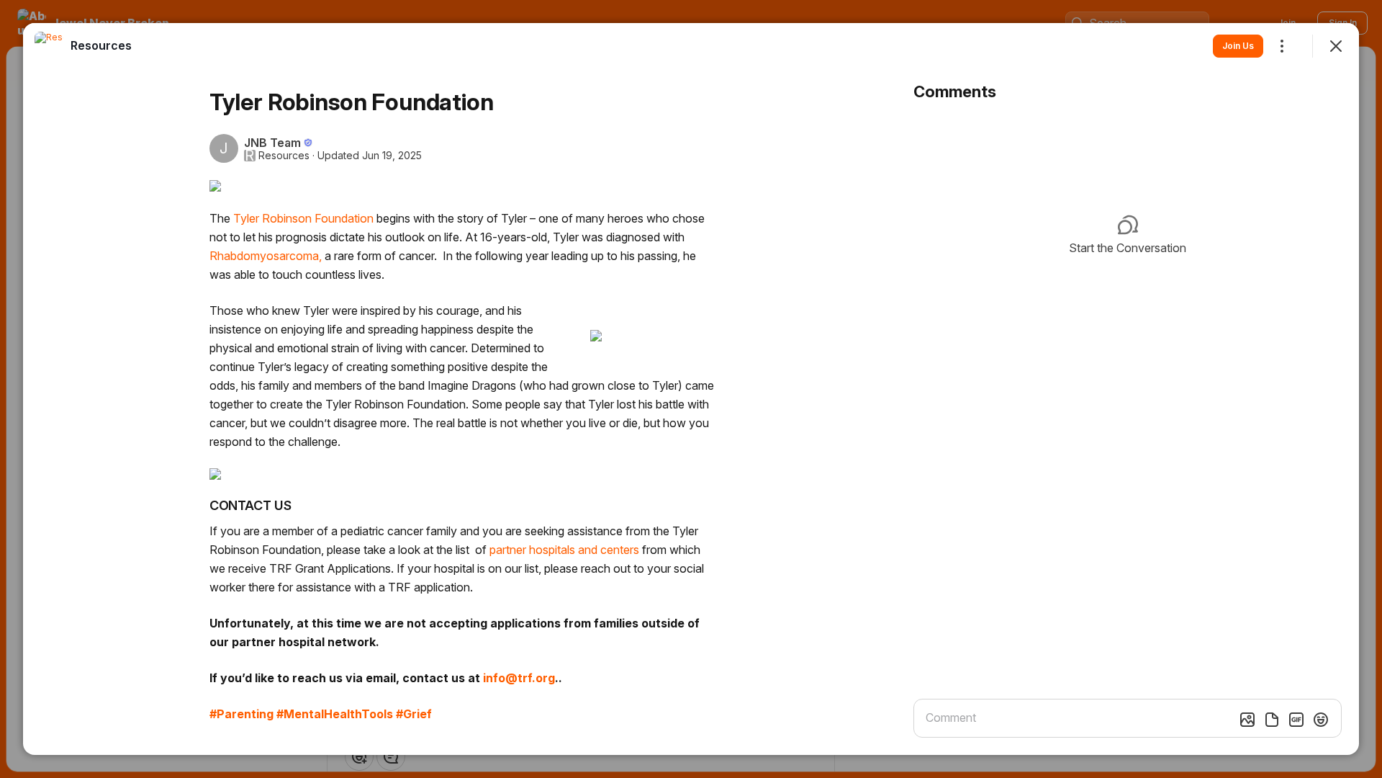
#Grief (414, 714)
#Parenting (241, 714)
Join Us (1238, 45)
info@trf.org (519, 678)
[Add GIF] (1296, 719)
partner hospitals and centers (564, 549)
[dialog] (691, 389)
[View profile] (49, 46)
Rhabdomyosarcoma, (265, 256)
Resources (284, 155)
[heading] (101, 45)
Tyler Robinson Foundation (303, 218)
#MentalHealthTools (334, 714)
